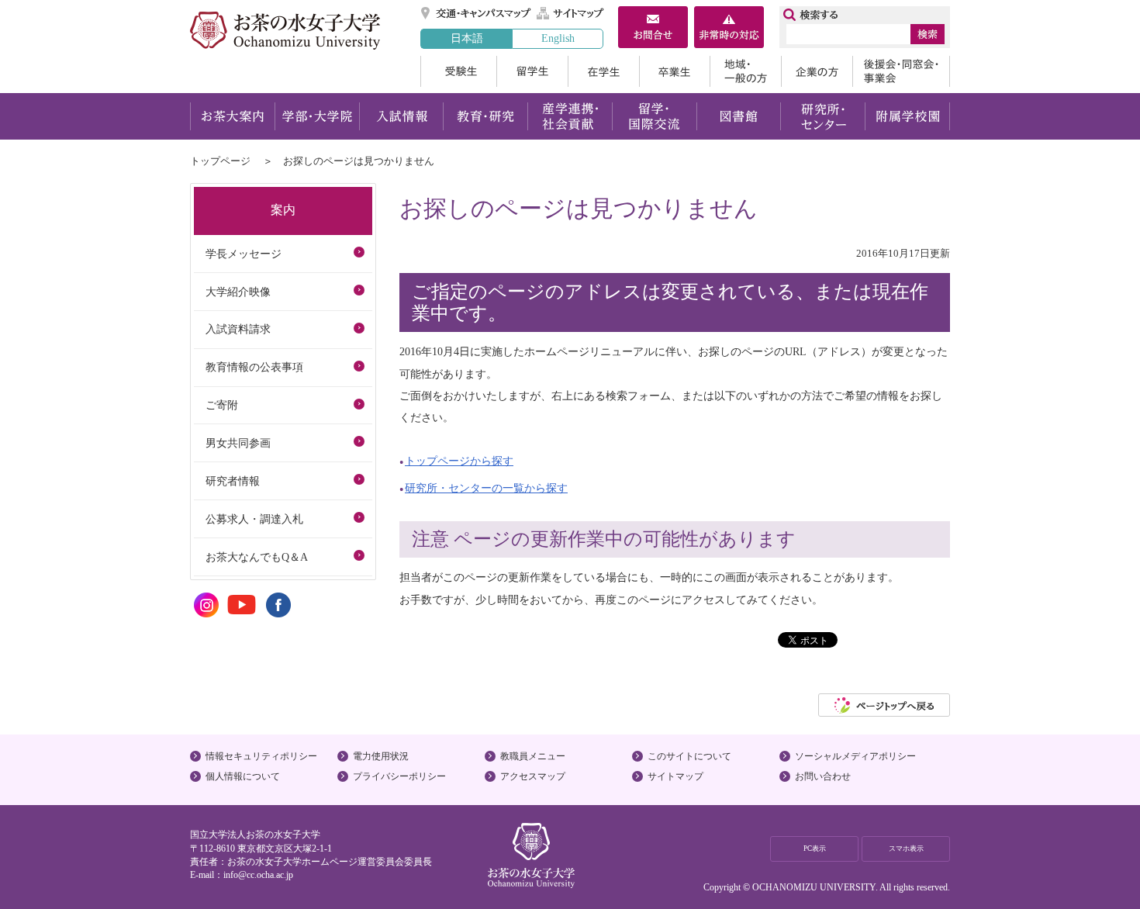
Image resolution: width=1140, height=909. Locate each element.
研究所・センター (823, 116)
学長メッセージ (244, 253)
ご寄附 (222, 405)
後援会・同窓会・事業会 (901, 71)
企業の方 (816, 71)
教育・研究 (485, 116)
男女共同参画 (238, 443)
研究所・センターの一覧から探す (486, 488)
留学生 (532, 71)
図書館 (738, 116)
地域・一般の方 (745, 71)
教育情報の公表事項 (254, 367)
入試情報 (401, 116)
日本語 (467, 38)
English (558, 38)
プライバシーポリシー (399, 776)
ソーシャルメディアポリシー (855, 756)
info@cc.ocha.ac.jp (258, 875)
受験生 (458, 71)
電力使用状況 (381, 756)
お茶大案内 (232, 116)
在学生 (603, 71)
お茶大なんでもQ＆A (257, 557)
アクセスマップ (532, 776)
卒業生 (674, 71)
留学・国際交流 (654, 116)
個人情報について (243, 776)
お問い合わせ (823, 776)
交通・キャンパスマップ (476, 13)
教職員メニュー (532, 756)
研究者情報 (233, 481)
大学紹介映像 (238, 291)
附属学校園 (907, 116)
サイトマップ (571, 13)
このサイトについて (689, 756)
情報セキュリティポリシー (261, 756)
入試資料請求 (238, 329)
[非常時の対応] (729, 28)
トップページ (220, 161)
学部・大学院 (317, 116)
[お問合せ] (653, 28)
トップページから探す (459, 460)
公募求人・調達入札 (254, 519)
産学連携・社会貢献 (569, 116)
